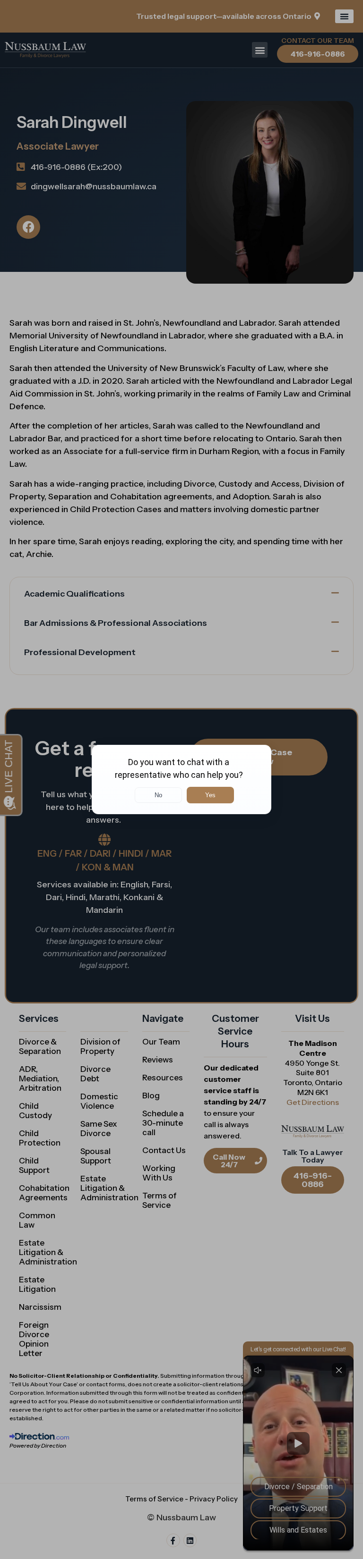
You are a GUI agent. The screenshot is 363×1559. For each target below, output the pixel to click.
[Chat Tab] (181, 779)
